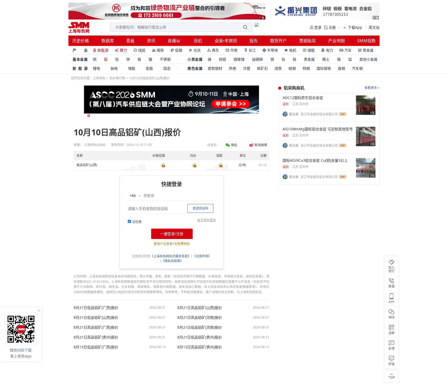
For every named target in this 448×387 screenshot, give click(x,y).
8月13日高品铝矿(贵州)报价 (199, 347)
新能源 (100, 50)
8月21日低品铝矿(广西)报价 (96, 307)
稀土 (326, 59)
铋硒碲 (257, 59)
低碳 (176, 50)
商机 (198, 41)
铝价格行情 (117, 78)
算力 (121, 50)
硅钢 (292, 68)
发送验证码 (200, 208)
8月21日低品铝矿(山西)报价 (96, 317)
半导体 (270, 50)
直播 (172, 41)
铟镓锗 (239, 59)
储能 (309, 50)
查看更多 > (372, 88)
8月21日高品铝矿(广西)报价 (96, 327)
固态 (167, 68)
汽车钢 (357, 68)
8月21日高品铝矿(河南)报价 (199, 317)
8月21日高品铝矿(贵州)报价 (96, 337)
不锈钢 (165, 59)
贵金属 (366, 50)
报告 (253, 41)
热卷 (232, 68)
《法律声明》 (202, 256)
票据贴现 (307, 41)
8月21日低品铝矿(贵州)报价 (199, 337)
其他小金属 (368, 59)
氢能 (149, 68)
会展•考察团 (226, 41)
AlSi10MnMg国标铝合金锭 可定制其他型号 (318, 129)
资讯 (151, 41)
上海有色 (99, 78)
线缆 (139, 50)
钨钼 (222, 59)
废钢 (341, 68)
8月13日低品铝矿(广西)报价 (96, 347)
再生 (213, 50)
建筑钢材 (215, 68)
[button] (89, 116)
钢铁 (158, 50)
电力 (327, 50)
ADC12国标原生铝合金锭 (303, 97)
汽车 (346, 50)
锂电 (96, 68)
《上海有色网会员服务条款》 (170, 256)
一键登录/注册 (171, 233)
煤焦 (278, 68)
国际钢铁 (324, 68)
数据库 (107, 41)
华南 (231, 50)
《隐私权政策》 (172, 261)
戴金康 (294, 114)
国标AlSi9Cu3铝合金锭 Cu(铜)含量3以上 (315, 160)
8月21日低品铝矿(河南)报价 (199, 327)
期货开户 (278, 41)
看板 (130, 41)
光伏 (195, 50)
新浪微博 (260, 145)
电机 (290, 50)
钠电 (114, 68)
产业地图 (336, 41)
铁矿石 (262, 68)
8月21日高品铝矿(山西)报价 (199, 307)
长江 (250, 50)
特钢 (306, 68)
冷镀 (246, 68)
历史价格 (80, 41)
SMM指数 (366, 41)
